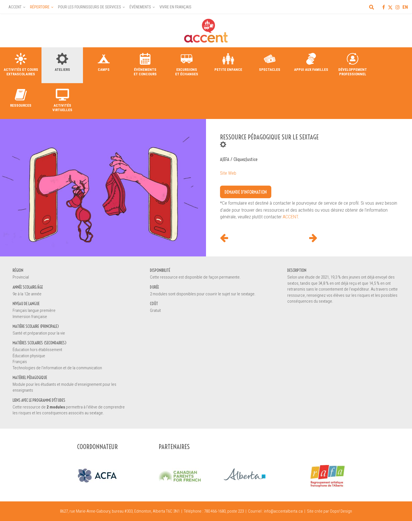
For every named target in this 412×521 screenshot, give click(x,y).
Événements (140, 7)
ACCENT (290, 216)
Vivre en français (175, 7)
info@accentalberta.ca (283, 511)
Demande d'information (245, 192)
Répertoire (40, 7)
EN (405, 7)
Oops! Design (341, 511)
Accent (15, 7)
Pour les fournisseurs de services (89, 7)
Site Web (228, 173)
